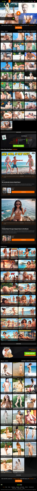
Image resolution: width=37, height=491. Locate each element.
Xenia (13, 189)
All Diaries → (34, 149)
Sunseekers (20, 1)
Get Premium (26, 1)
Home (9, 1)
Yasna (13, 236)
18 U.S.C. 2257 (14, 488)
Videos (11, 1)
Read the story (24, 239)
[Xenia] (4, 190)
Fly (4, 1)
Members (29, 1)
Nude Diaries (16, 1)
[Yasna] (4, 238)
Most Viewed (23, 360)
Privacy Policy (19, 488)
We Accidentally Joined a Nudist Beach (11, 182)
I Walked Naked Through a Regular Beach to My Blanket (15, 229)
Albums (14, 1)
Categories (23, 1)
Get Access (18, 27)
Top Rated (28, 360)
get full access (18, 146)
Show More (18, 132)
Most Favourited (33, 360)
